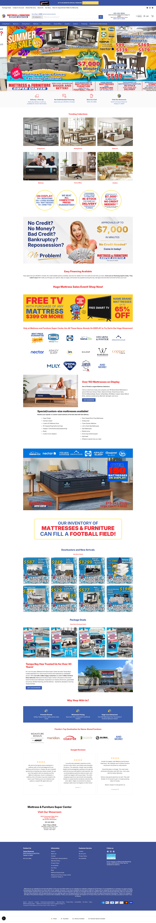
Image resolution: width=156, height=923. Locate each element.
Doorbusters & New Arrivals (98, 24)
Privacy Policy (55, 863)
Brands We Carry (31, 7)
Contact (53, 856)
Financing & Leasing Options (59, 858)
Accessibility (54, 865)
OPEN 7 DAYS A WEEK (119, 18)
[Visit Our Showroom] (119, 99)
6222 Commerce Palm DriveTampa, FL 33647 (31, 853)
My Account (82, 853)
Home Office (58, 24)
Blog (52, 870)
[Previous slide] (4, 58)
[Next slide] (151, 58)
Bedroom (16, 24)
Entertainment (46, 24)
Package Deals (6, 7)
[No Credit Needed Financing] (64, 99)
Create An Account (18, 7)
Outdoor (75, 24)
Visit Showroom (89, 400)
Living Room (6, 24)
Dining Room (26, 24)
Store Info (40, 7)
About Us (53, 853)
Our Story (48, 7)
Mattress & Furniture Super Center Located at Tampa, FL (50, 903)
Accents (67, 24)
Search (53, 851)
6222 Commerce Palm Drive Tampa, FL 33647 (119, 15)
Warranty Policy (55, 861)
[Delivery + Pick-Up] (37, 99)
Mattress (36, 24)
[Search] (101, 17)
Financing (84, 24)
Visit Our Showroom (33, 687)
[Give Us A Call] (91, 99)
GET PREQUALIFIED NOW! (90, 3)
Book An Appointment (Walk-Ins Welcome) (65, 7)
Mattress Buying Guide (57, 872)
